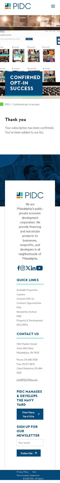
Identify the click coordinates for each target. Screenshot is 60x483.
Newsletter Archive (26, 311)
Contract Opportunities (29, 303)
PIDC (7, 104)
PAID (19, 316)
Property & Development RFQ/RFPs (30, 322)
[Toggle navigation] (53, 6)
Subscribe (27, 453)
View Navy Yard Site (28, 414)
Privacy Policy (22, 471)
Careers (21, 294)
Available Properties (27, 290)
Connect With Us (25, 298)
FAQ (19, 307)
